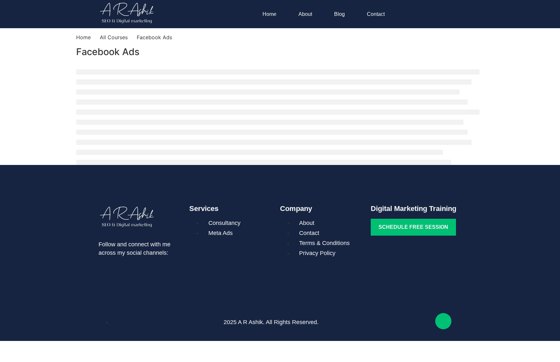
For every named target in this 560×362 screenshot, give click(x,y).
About (305, 14)
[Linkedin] (107, 271)
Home (269, 14)
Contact (376, 14)
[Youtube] (129, 271)
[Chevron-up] (443, 321)
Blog (339, 14)
